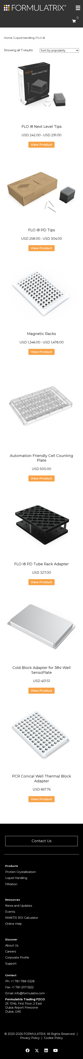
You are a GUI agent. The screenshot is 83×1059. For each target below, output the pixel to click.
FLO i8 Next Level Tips (42, 126)
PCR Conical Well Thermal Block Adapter (41, 778)
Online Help (13, 924)
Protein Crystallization (20, 872)
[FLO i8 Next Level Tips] (41, 87)
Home (8, 37)
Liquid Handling (24, 37)
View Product (41, 144)
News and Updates (18, 905)
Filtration (11, 884)
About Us (11, 945)
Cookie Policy (53, 1038)
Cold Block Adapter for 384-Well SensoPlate (41, 670)
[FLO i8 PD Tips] (41, 191)
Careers (10, 951)
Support (11, 963)
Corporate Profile (17, 957)
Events (10, 912)
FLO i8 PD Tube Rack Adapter (41, 564)
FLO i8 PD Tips (41, 230)
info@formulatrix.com (30, 993)
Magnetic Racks (41, 334)
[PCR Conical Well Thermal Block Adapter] (41, 737)
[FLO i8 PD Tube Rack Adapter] (41, 525)
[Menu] (78, 8)
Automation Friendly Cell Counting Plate (41, 458)
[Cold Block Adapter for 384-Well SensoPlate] (41, 628)
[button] (41, 841)
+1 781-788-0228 (23, 981)
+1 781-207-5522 (22, 987)
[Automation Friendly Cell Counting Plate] (41, 407)
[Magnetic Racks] (41, 294)
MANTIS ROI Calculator (21, 918)
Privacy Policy (30, 1038)
